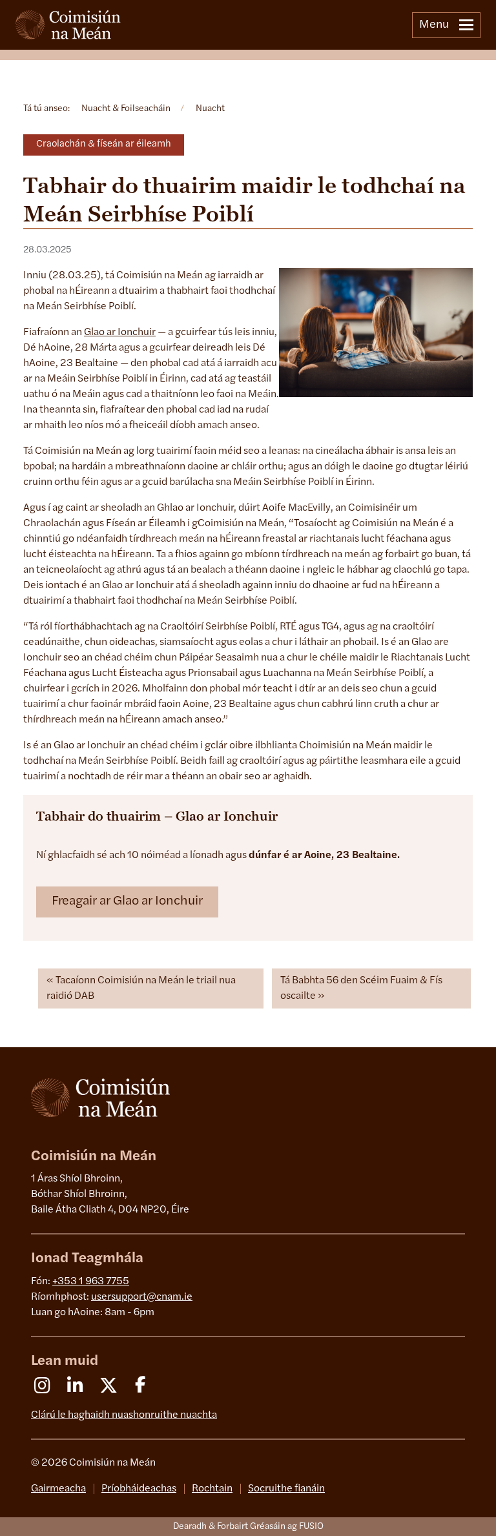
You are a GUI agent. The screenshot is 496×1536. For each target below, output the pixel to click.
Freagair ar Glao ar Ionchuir (127, 901)
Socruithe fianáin (286, 1489)
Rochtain (212, 1489)
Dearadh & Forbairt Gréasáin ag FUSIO (248, 1526)
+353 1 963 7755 (90, 1281)
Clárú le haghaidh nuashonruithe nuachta (124, 1415)
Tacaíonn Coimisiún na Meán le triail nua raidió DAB (141, 988)
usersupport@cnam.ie (141, 1297)
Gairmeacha (58, 1489)
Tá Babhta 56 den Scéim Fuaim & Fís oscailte (361, 988)
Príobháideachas (138, 1489)
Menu (434, 25)
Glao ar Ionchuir (120, 332)
